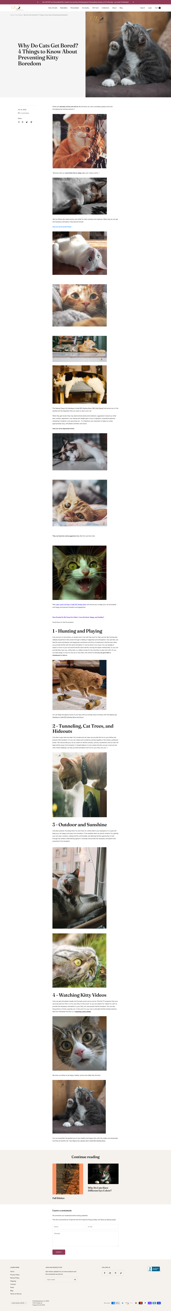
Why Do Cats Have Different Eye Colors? (100, 1189)
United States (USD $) (18, 1303)
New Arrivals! (52, 8)
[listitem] (22, 122)
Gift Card (95, 8)
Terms (12, 1271)
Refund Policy (14, 1278)
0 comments (24, 113)
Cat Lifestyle (18, 15)
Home (12, 15)
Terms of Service (106, 1220)
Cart (157, 8)
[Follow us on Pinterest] (115, 1273)
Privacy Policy (92, 1220)
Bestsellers (63, 8)
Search (142, 8)
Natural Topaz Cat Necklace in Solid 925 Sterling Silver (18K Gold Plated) (79, 408)
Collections (105, 8)
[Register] (75, 1279)
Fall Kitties (58, 1198)
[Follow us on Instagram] (110, 1273)
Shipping (13, 1281)
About (114, 8)
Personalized (75, 8)
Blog (121, 8)
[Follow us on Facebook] (104, 1273)
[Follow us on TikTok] (121, 1273)
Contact (13, 1284)
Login (150, 8)
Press (12, 1287)
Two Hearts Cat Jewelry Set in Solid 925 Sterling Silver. (87, 1141)
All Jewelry (85, 8)
